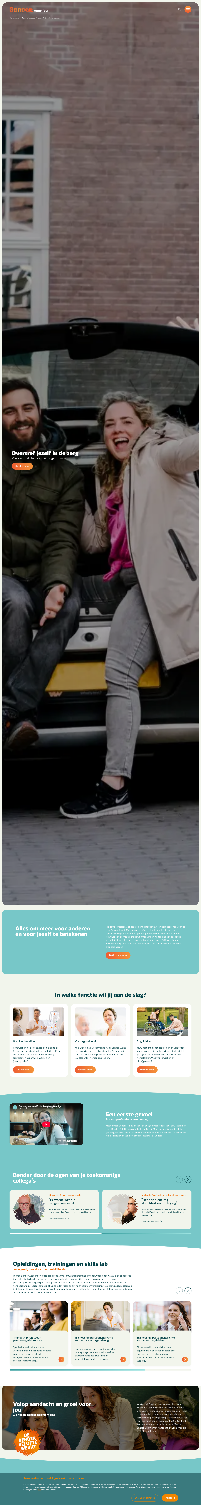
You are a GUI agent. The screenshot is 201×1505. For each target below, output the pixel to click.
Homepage (14, 17)
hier (39, 1489)
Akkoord (170, 1497)
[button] (179, 1179)
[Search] (179, 9)
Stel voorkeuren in (145, 1497)
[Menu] (187, 9)
